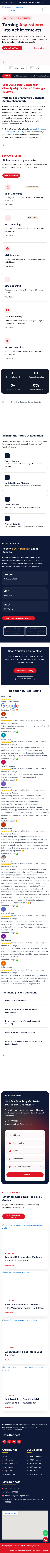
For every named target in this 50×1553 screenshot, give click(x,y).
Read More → (10, 1265)
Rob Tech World (42, 1550)
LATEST (7, 76)
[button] (6, 630)
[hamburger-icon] (45, 9)
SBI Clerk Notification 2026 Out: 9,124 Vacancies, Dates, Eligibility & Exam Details (24, 1308)
